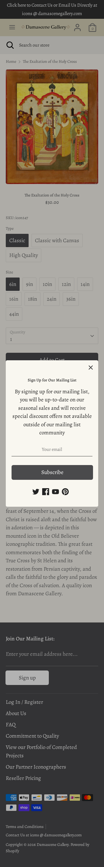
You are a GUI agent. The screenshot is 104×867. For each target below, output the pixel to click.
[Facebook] (45, 491)
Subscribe (52, 472)
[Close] (90, 367)
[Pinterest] (65, 491)
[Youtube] (55, 491)
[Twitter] (35, 491)
